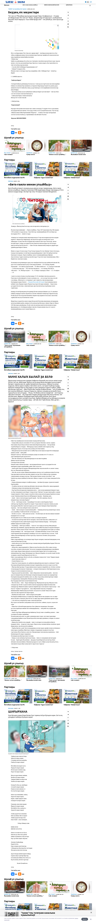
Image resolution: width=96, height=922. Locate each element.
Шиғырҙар (10, 708)
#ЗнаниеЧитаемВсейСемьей (36, 282)
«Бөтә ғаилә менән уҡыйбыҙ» (30, 5)
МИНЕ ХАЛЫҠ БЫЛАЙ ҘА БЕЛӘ (51, 5)
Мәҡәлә (6, 5)
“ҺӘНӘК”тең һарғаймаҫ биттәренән (17, 9)
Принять (85, 919)
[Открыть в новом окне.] (14, 132)
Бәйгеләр (10, 181)
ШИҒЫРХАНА (69, 5)
